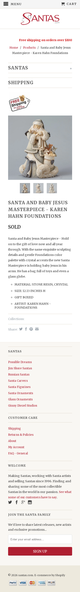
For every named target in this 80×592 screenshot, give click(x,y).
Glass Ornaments (20, 399)
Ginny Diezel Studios (22, 405)
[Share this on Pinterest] (30, 329)
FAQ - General (18, 453)
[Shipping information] (38, 104)
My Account (16, 447)
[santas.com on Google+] (23, 502)
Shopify (60, 575)
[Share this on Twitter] (20, 329)
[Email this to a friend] (36, 329)
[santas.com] (40, 19)
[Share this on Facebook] (25, 329)
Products (29, 48)
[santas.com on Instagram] (30, 502)
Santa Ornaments (20, 393)
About (12, 441)
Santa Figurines (19, 387)
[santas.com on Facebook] (17, 502)
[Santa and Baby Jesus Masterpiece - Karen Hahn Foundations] (40, 148)
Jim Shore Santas (20, 368)
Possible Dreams (20, 362)
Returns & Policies (20, 435)
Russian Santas (18, 374)
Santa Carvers (18, 381)
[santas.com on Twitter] (10, 502)
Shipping (14, 428)
